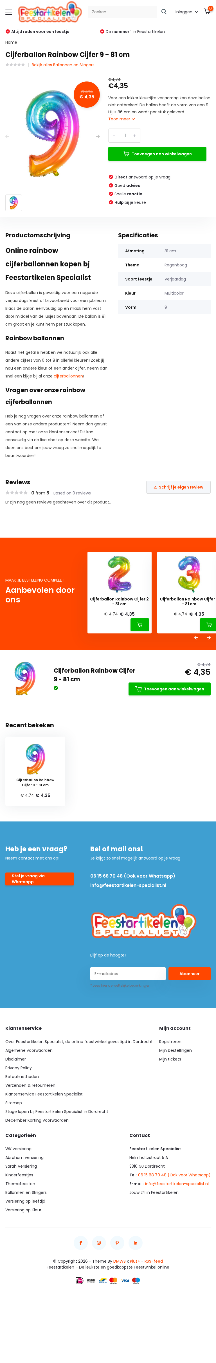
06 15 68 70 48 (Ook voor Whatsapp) (132, 876)
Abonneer (189, 974)
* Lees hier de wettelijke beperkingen (120, 985)
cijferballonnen (68, 376)
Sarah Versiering (21, 1166)
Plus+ (135, 1261)
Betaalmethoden (22, 1076)
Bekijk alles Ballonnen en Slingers (63, 65)
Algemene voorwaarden (29, 1050)
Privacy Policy (18, 1068)
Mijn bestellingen (175, 1050)
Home (11, 42)
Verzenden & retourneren (30, 1085)
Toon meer (119, 119)
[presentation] (7, 137)
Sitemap (13, 1103)
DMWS (119, 1261)
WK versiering (18, 1149)
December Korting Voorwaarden (37, 1120)
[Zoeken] (164, 12)
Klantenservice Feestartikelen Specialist (44, 1094)
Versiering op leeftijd (25, 1201)
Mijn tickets (170, 1059)
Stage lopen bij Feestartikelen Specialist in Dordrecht (56, 1111)
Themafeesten (20, 1184)
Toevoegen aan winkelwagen (162, 154)
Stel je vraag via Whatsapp (28, 879)
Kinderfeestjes (19, 1175)
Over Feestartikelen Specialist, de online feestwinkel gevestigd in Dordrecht (79, 1041)
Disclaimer (15, 1059)
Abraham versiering (24, 1157)
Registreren (170, 1041)
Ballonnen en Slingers (26, 1192)
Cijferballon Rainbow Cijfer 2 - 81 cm (119, 601)
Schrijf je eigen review (181, 487)
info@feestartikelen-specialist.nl (128, 885)
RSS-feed (154, 1261)
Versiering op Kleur (23, 1210)
